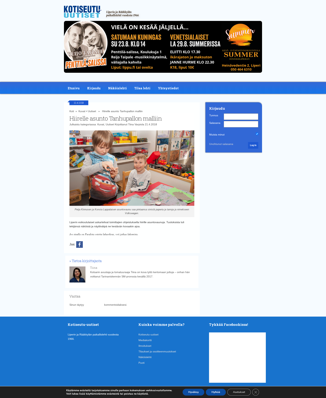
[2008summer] (163, 73)
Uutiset (92, 111)
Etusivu (74, 88)
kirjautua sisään (94, 304)
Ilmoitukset (144, 345)
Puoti (141, 362)
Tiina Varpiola (136, 124)
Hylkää (215, 392)
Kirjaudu (94, 88)
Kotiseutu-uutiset (148, 334)
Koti (71, 111)
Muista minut (217, 134)
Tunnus (213, 115)
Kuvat (81, 111)
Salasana (214, 122)
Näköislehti (117, 88)
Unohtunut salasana (221, 143)
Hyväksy (193, 392)
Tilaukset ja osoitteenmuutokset (157, 351)
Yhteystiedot (168, 88)
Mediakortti (145, 340)
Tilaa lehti (142, 88)
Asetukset (239, 392)
